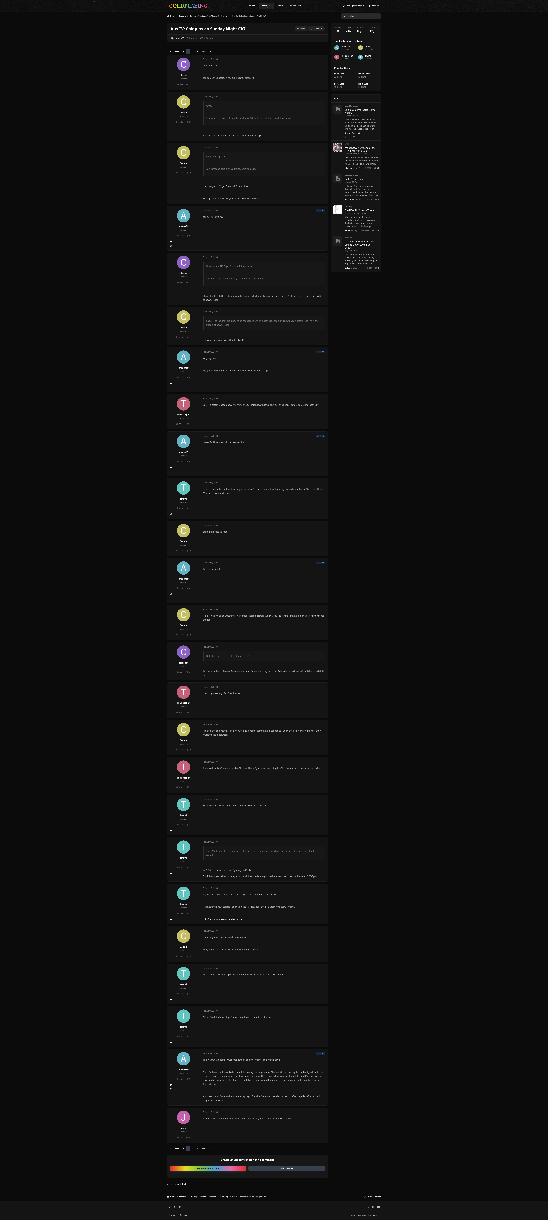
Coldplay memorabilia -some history (360, 111)
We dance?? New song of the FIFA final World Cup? (360, 149)
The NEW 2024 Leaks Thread (360, 210)
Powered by (363, 1215)
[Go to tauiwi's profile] (183, 488)
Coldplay (210, 38)
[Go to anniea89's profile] (172, 38)
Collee (347, 268)
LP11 (347, 144)
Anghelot (348, 250)
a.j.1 (346, 115)
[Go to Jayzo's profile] (183, 1117)
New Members (351, 106)
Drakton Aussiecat (352, 133)
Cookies (183, 1215)
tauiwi (183, 498)
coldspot (183, 75)
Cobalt (183, 112)
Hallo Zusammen (354, 179)
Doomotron (350, 213)
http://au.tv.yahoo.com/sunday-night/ (222, 919)
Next (204, 51)
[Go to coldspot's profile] (183, 64)
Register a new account (208, 1168)
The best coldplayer (353, 153)
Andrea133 (349, 182)
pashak (348, 230)
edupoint (348, 168)
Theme (172, 1215)
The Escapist (183, 414)
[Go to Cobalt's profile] (183, 102)
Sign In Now (287, 1168)
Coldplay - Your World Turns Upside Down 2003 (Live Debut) (360, 244)
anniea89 (179, 38)
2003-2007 (349, 237)
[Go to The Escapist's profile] (183, 404)
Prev (177, 51)
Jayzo (183, 1128)
